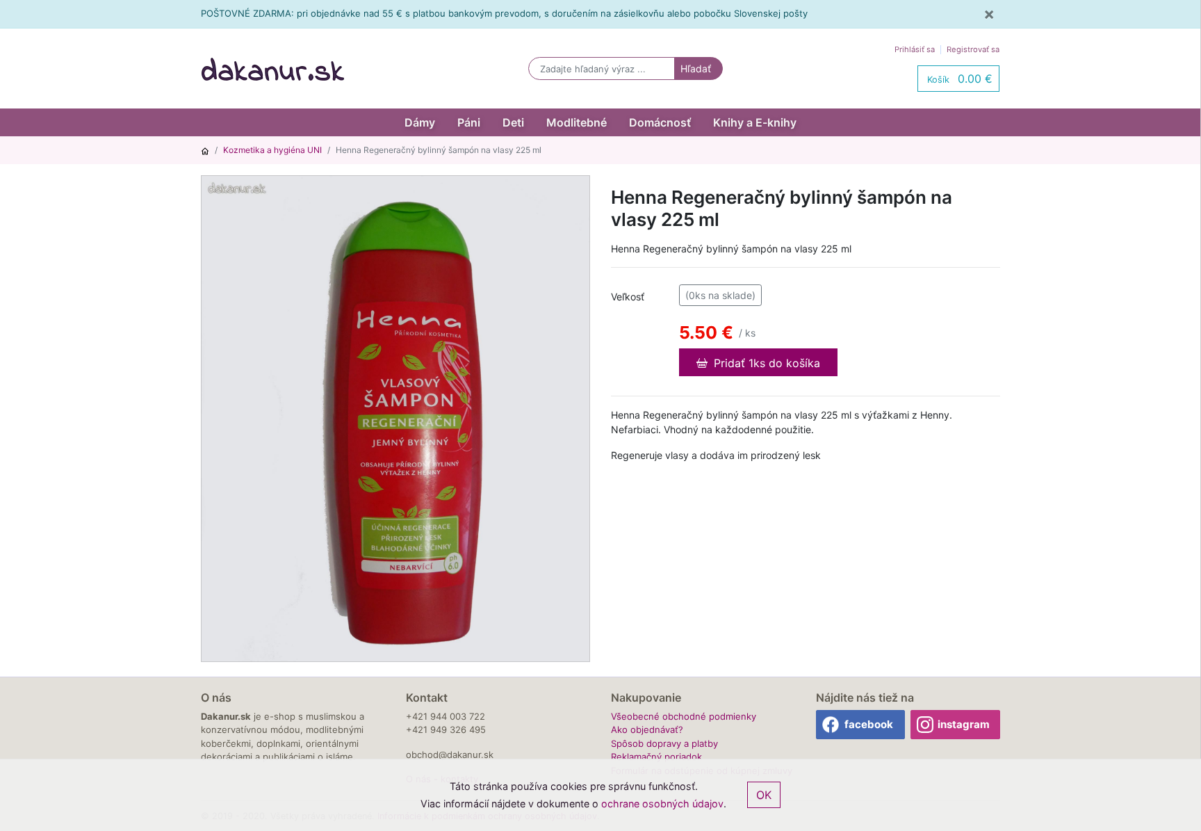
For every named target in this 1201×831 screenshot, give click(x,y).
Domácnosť (660, 122)
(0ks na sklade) (720, 295)
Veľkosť (627, 296)
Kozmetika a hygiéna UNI (272, 150)
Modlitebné (576, 122)
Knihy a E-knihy (754, 122)
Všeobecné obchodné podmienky (683, 716)
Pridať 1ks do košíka (765, 363)
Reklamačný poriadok (656, 756)
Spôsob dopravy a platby (664, 743)
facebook (868, 724)
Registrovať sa (973, 49)
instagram (964, 724)
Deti (513, 122)
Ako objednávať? (647, 729)
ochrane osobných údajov (662, 803)
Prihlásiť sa (914, 49)
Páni (468, 122)
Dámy (420, 122)
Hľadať (695, 68)
